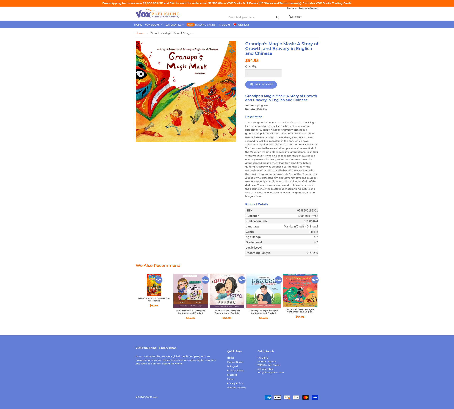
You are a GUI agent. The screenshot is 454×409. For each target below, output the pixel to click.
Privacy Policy (235, 383)
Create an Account (308, 8)
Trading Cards (205, 24)
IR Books (225, 24)
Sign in (290, 8)
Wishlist (243, 24)
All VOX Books (235, 370)
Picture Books (235, 362)
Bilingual (232, 366)
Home (138, 24)
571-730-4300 (265, 368)
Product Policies (236, 387)
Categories (174, 24)
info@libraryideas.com (271, 372)
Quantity (250, 66)
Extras (230, 379)
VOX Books (152, 24)
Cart (297, 17)
